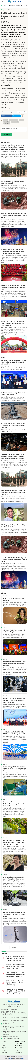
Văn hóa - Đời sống (19, 1048)
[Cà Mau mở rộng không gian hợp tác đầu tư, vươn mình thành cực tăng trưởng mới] (15, 717)
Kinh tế (3, 1045)
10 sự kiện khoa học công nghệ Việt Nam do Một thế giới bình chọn (15, 983)
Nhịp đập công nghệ (14, 5)
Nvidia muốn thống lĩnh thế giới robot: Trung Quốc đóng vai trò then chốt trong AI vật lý (13, 879)
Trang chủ (3, 10)
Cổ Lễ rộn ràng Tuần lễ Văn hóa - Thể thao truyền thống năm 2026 (14, 733)
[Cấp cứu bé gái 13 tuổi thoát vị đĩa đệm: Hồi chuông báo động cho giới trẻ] (15, 787)
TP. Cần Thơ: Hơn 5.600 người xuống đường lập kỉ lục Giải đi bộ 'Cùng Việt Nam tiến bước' (13, 323)
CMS (11, 1058)
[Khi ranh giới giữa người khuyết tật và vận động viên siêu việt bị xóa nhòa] (15, 934)
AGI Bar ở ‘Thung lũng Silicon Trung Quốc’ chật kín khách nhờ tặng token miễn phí (13, 425)
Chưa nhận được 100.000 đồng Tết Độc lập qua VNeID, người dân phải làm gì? (15, 991)
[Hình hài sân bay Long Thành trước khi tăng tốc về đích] (14, 411)
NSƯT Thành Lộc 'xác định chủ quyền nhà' (13, 599)
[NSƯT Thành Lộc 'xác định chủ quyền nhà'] (15, 615)
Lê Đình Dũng (7, 123)
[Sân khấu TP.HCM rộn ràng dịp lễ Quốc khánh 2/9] (15, 647)
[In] (22, 116)
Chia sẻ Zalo (17, 115)
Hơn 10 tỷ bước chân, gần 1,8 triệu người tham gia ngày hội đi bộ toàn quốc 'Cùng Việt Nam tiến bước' (12, 251)
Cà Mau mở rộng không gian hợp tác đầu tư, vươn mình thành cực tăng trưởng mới (14, 700)
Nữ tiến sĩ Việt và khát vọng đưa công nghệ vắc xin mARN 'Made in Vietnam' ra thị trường (14, 842)
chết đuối (6, 119)
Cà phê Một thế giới (19, 1045)
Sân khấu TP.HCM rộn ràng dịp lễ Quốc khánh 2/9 (14, 631)
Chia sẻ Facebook (7, 115)
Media (16, 1050)
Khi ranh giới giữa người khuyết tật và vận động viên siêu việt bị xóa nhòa (14, 914)
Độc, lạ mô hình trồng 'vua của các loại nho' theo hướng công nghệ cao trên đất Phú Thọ (15, 804)
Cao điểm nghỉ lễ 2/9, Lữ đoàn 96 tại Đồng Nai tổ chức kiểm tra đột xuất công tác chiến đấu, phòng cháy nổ (12, 147)
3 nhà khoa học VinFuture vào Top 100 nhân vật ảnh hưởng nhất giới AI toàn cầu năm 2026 (13, 362)
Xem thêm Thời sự (5, 142)
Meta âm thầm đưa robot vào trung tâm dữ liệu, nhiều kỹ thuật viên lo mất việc (14, 663)
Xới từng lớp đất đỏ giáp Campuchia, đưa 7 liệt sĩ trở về (13, 182)
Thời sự (6, 5)
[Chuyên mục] (2, 2)
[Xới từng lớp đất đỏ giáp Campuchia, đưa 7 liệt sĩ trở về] (14, 200)
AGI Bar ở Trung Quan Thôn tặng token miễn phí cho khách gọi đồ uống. (13, 430)
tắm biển (21, 119)
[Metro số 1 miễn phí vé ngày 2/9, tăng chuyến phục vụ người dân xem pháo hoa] (14, 308)
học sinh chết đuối (14, 119)
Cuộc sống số (5, 1048)
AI (21, 5)
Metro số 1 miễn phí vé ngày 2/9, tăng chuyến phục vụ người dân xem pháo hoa (13, 287)
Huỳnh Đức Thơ (15, 121)
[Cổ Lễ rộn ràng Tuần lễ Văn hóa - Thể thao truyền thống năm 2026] (15, 752)
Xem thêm (14, 947)
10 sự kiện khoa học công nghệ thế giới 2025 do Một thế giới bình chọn (15, 966)
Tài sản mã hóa (18, 1043)
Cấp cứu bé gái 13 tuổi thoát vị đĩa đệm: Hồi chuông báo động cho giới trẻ (14, 768)
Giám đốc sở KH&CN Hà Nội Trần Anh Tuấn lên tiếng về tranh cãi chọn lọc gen (15, 958)
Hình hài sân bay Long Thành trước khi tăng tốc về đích (13, 394)
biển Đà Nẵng (7, 121)
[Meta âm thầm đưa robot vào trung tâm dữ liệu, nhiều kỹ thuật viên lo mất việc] (15, 684)
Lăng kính (4, 1052)
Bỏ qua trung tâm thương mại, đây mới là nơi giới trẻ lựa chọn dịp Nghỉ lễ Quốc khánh (14, 215)
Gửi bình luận (7, 134)
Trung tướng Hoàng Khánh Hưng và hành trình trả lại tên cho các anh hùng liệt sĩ (15, 974)
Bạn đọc (4, 1050)
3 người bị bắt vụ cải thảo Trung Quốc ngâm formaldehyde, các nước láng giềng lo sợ (13, 492)
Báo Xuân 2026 (18, 1052)
